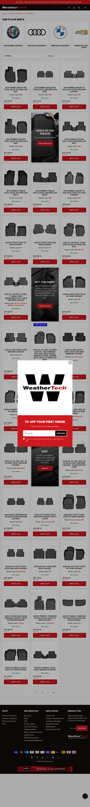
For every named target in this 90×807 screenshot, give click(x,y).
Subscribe (61, 433)
